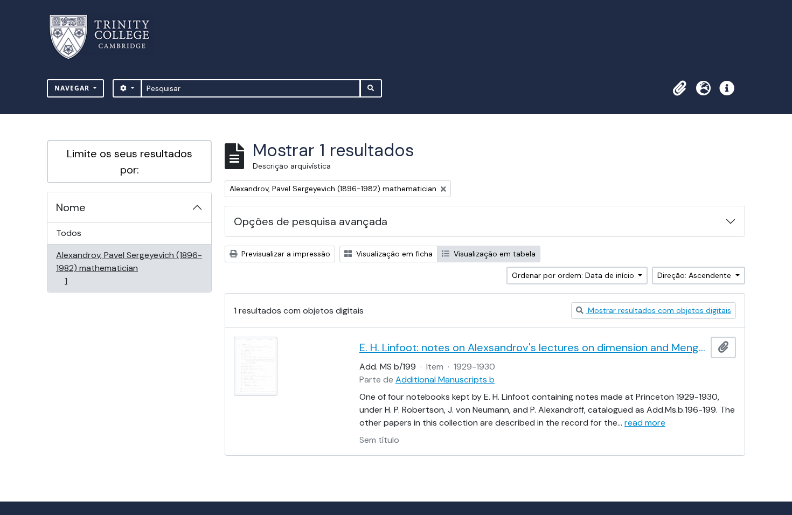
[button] (679, 88)
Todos (68, 233)
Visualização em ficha (393, 254)
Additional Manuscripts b (445, 379)
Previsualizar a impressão (284, 254)
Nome (71, 207)
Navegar (73, 88)
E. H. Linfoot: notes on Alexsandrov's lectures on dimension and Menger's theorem (532, 347)
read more (644, 422)
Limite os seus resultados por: (129, 162)
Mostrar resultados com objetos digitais (658, 310)
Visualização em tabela (493, 254)
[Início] (106, 37)
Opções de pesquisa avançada (310, 221)
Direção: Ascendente (695, 275)
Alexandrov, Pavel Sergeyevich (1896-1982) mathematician (128, 268)
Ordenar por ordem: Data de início (574, 275)
